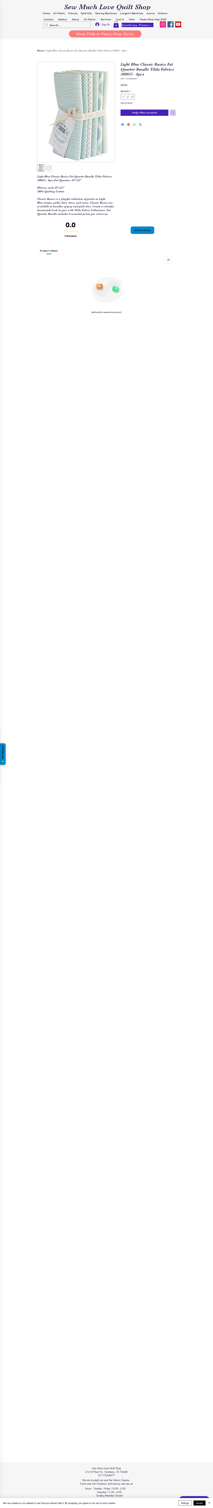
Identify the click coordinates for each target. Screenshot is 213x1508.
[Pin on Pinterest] (128, 124)
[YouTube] (178, 24)
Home (40, 50)
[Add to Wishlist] (173, 113)
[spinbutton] (128, 96)
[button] (116, 24)
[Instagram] (163, 24)
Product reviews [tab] (49, 250)
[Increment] (132, 96)
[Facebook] (170, 24)
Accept (199, 1503)
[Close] (209, 1503)
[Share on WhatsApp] (134, 124)
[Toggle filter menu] (168, 259)
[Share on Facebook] (122, 124)
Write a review (142, 230)
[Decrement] (123, 96)
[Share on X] (140, 124)
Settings (185, 1503)
